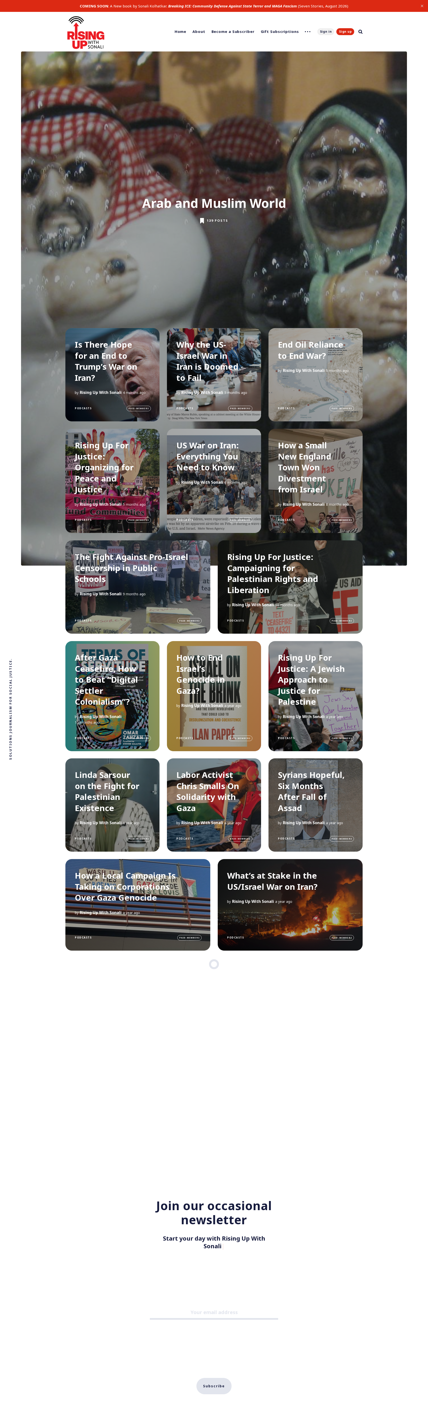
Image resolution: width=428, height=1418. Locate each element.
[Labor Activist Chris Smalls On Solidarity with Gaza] (214, 805)
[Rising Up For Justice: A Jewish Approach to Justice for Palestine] (315, 696)
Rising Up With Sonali (101, 392)
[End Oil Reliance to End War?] (315, 374)
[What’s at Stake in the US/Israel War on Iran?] (290, 905)
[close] (422, 6)
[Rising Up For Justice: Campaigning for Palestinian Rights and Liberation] (290, 587)
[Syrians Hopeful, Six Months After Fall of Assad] (315, 805)
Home (181, 31)
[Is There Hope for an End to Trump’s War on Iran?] (112, 374)
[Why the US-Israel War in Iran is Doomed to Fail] (214, 374)
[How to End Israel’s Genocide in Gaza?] (214, 696)
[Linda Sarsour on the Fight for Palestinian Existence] (112, 805)
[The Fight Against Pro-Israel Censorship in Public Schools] (137, 587)
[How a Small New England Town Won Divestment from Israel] (315, 481)
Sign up (345, 31)
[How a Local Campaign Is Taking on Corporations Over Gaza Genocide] (137, 905)
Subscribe (214, 1378)
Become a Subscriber (233, 31)
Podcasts (83, 408)
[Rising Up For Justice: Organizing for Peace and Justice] (112, 481)
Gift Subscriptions (280, 31)
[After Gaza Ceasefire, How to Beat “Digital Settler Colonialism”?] (112, 696)
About (198, 31)
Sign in (326, 31)
